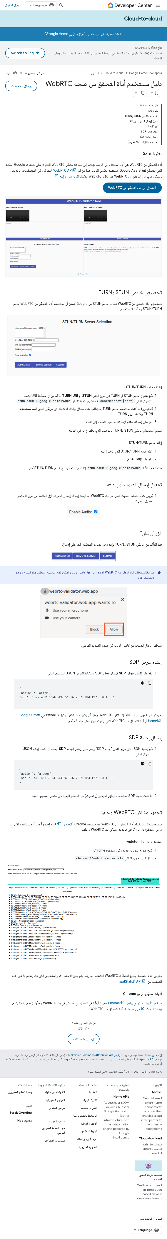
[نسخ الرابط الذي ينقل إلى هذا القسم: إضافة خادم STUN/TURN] (121, 387)
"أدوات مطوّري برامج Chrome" (130, 1003)
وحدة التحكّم (153, 1009)
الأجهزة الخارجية (88, 1147)
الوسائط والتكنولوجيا (85, 1116)
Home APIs (121, 1096)
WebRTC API (63, 170)
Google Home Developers (145, 73)
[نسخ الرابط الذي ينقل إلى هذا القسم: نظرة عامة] (138, 153)
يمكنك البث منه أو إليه (73, 176)
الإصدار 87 (63, 824)
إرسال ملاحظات (21, 86)
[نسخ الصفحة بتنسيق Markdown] (143, 93)
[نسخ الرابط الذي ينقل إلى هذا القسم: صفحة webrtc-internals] (122, 841)
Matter (157, 1092)
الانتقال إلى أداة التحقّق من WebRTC (132, 188)
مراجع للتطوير (57, 1108)
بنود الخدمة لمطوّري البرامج (53, 1130)
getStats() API (131, 981)
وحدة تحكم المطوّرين (20, 1092)
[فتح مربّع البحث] (61, 5)
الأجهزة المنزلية (89, 1123)
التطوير (95, 73)
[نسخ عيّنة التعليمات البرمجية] (149, 682)
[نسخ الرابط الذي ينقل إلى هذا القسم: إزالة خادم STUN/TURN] (124, 442)
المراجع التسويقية (55, 1100)
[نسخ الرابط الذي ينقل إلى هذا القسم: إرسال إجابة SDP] (124, 738)
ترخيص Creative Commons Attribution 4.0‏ (96, 1055)
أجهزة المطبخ (89, 1131)
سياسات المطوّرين (54, 1140)
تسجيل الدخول (13, 5)
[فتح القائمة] (158, 5)
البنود (159, 1218)
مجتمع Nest (24, 1120)
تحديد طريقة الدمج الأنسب (150, 1177)
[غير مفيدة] (8, 73)
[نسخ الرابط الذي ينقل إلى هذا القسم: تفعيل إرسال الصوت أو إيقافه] (102, 485)
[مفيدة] (15, 73)
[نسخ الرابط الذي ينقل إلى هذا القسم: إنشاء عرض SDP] (125, 662)
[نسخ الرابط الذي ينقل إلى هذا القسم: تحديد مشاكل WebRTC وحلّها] (97, 812)
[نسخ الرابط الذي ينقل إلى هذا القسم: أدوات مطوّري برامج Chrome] (118, 993)
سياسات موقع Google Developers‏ (80, 1059)
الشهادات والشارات (54, 1092)
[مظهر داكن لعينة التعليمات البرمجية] (142, 682)
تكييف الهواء (90, 1100)
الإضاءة (93, 1092)
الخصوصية (146, 1218)
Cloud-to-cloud (143, 18)
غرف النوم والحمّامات (85, 1139)
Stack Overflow (21, 1113)
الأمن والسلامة (89, 1108)
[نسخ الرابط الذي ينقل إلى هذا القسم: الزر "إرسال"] (136, 533)
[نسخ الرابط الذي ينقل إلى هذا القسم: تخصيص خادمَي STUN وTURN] (94, 292)
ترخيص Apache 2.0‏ (150, 1059)
